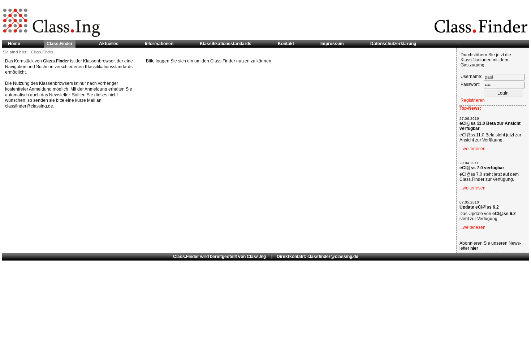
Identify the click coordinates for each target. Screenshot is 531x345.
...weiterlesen (472, 148)
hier (474, 248)
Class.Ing (256, 256)
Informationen (159, 43)
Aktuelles (108, 43)
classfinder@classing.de (29, 106)
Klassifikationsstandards (225, 43)
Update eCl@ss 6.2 (479, 207)
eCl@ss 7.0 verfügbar (481, 167)
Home (14, 43)
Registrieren (473, 100)
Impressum (332, 43)
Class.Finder (60, 43)
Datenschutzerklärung (393, 43)
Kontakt (286, 43)
